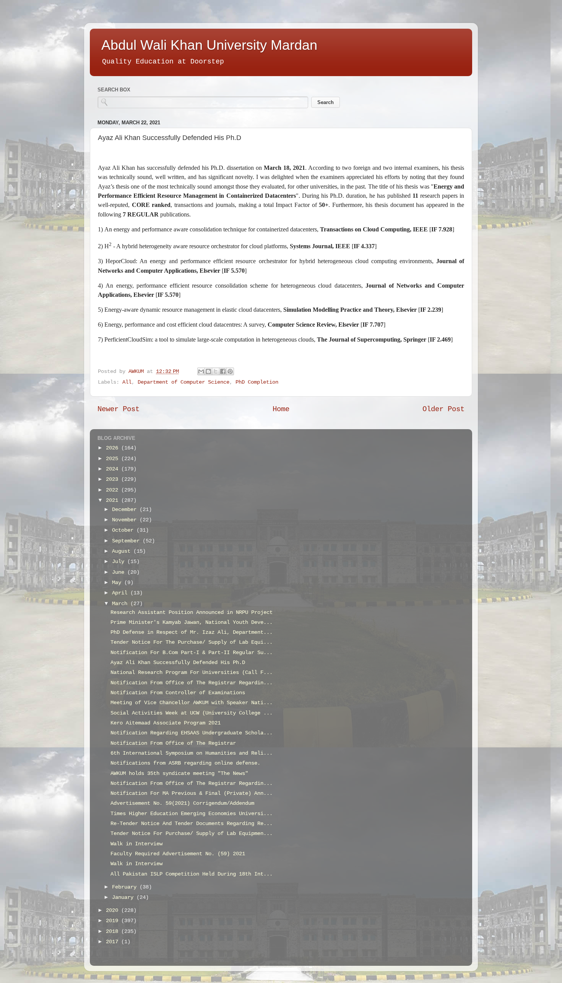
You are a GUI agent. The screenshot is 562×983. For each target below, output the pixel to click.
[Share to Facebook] (223, 371)
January (124, 897)
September (127, 541)
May (118, 583)
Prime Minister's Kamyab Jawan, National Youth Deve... (191, 622)
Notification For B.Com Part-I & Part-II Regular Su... (191, 653)
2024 (113, 469)
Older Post (443, 409)
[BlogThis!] (208, 371)
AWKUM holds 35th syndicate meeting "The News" (179, 773)
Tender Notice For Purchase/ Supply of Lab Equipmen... (191, 834)
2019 (113, 921)
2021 (113, 500)
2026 (113, 448)
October (124, 530)
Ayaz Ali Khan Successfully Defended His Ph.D (177, 663)
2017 (113, 942)
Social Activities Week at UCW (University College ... (191, 713)
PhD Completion (257, 382)
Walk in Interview (136, 844)
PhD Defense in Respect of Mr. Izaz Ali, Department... (191, 632)
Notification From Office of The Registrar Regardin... (191, 683)
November (126, 520)
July (119, 562)
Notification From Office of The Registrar (173, 743)
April (121, 593)
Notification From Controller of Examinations (177, 693)
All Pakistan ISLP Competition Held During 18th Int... (191, 874)
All (127, 382)
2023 (113, 479)
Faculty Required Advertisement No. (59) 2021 (177, 854)
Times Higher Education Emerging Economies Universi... (191, 814)
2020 (113, 910)
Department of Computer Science (183, 382)
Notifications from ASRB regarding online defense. (185, 763)
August (122, 551)
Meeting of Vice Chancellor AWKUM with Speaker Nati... (191, 703)
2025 (113, 459)
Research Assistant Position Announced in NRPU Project (191, 612)
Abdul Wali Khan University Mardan (209, 45)
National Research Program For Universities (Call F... (191, 672)
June (119, 572)
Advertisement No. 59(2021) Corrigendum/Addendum (182, 803)
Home (281, 409)
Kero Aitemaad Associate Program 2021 (165, 723)
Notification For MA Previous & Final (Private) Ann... (191, 793)
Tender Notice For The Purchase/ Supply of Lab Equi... (191, 642)
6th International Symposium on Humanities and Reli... (191, 753)
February (126, 887)
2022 (113, 490)
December (126, 510)
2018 (113, 931)
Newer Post (118, 409)
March (121, 604)
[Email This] (201, 371)
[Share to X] (215, 371)
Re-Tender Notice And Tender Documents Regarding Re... (191, 824)
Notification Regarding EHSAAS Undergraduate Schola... (191, 733)
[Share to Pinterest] (230, 371)
